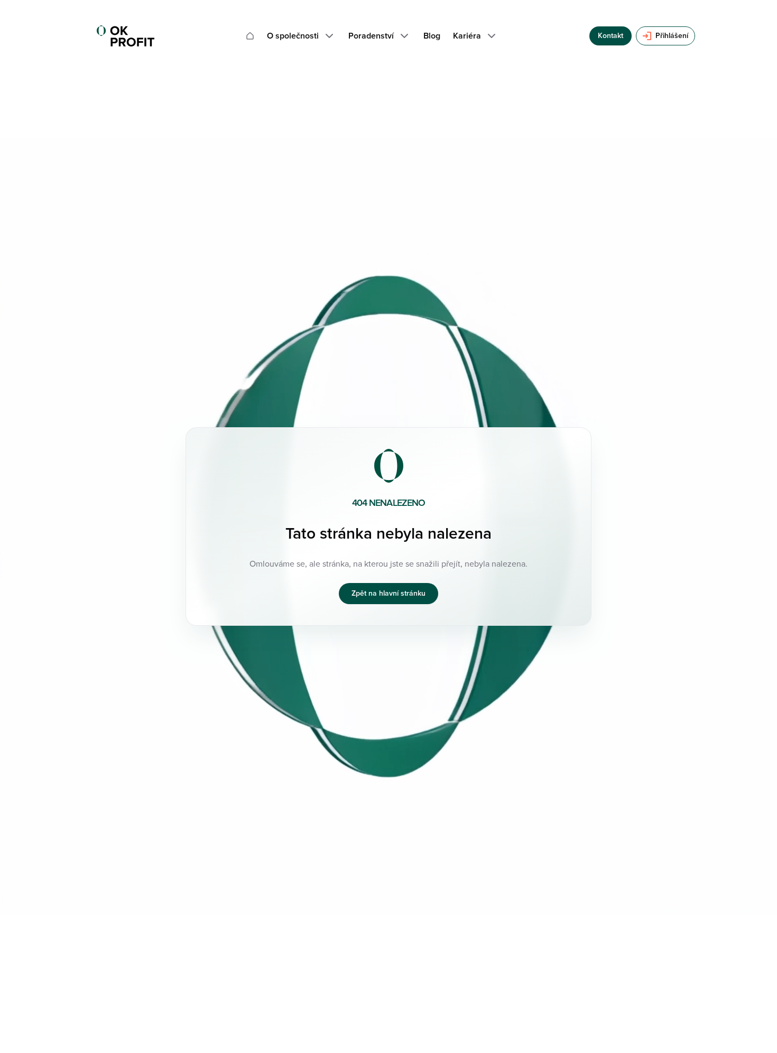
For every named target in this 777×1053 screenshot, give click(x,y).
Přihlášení (671, 35)
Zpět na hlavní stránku (389, 593)
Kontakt (610, 35)
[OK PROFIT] (125, 35)
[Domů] (250, 36)
